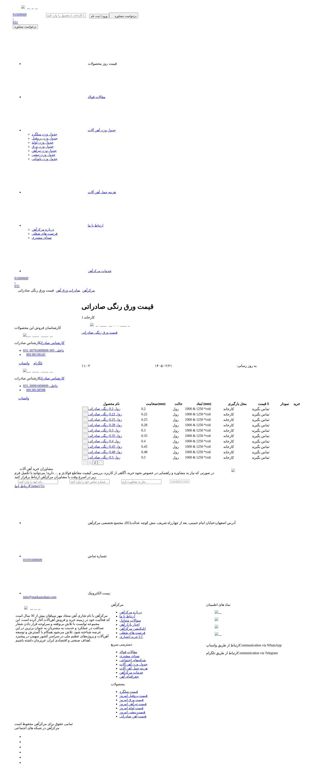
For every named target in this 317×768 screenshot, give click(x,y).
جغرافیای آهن (129, 676)
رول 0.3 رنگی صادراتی (104, 430)
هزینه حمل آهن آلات (102, 192)
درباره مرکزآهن (43, 229)
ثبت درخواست (179, 481)
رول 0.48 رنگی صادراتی (105, 452)
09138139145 (35, 354)
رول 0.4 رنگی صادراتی (104, 441)
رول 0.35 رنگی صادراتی (105, 436)
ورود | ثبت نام (99, 16)
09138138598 (35, 390)
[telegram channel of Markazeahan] (25, 742)
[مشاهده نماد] (253, 612)
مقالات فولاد (96, 97)
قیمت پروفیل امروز (133, 696)
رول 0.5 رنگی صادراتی (104, 457)
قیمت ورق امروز (131, 700)
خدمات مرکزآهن (99, 271)
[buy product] (294, 409)
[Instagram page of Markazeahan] (25, 752)
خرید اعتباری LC (131, 637)
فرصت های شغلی (45, 233)
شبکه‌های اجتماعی (132, 660)
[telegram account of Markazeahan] (25, 736)
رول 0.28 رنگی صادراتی (105, 425)
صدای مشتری (42, 238)
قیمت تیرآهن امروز (133, 704)
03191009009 (32, 560)
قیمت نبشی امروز (132, 712)
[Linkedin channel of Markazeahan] (25, 757)
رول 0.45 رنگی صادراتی (105, 446)
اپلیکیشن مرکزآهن (132, 628)
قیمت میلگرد (128, 691)
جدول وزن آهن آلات (102, 130)
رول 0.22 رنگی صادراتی (105, 414)
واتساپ (24, 363)
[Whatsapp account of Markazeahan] (25, 747)
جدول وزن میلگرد (44, 134)
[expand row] (85, 409)
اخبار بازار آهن (129, 624)
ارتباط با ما (95, 225)
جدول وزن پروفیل (45, 138)
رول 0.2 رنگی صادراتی (104, 409)
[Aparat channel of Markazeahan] (25, 762)
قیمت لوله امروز (131, 708)
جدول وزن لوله (42, 142)
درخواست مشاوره (25, 26)
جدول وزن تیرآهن (44, 150)
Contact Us (29, 486)
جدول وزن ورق (43, 146)
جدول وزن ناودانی (44, 159)
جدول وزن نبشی (43, 155)
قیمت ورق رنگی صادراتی (100, 332)
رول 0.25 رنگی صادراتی (105, 419)
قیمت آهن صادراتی (132, 716)
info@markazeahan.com (39, 597)
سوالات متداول (130, 620)
